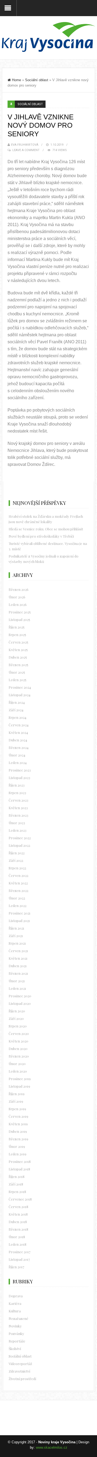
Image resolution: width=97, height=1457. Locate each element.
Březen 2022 (18, 890)
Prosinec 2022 (20, 837)
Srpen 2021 (17, 943)
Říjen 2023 (17, 785)
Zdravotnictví (19, 1371)
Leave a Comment (26, 150)
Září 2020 (16, 1018)
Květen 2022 (18, 883)
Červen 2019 (18, 1116)
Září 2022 (16, 860)
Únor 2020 (17, 1063)
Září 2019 (16, 1101)
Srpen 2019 (17, 1108)
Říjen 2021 (16, 928)
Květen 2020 (18, 1041)
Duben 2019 (18, 1131)
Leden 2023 (17, 830)
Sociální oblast (36, 80)
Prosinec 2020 (20, 996)
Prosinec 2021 (19, 913)
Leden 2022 (17, 905)
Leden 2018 (17, 1244)
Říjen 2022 (17, 853)
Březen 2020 (19, 1056)
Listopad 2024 (19, 694)
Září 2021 (16, 935)
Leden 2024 (18, 762)
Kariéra (15, 1303)
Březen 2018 (18, 1229)
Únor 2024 (17, 755)
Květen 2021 (18, 958)
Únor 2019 (17, 1146)
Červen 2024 (19, 725)
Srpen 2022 (17, 868)
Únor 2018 (17, 1236)
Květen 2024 (18, 732)
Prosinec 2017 (19, 1251)
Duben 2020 (18, 1048)
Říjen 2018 (17, 1176)
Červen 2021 (18, 950)
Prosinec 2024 (20, 687)
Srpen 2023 (17, 792)
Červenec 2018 (20, 1199)
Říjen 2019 (17, 1093)
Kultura (15, 1311)
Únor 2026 (17, 597)
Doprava (16, 1296)
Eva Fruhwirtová (24, 145)
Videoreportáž (20, 1363)
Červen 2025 (18, 642)
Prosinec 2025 (20, 612)
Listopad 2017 (19, 1259)
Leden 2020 (18, 1071)
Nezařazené (18, 1318)
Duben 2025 (18, 657)
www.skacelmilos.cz (51, 1447)
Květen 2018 (18, 1214)
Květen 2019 (18, 1124)
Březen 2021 (18, 973)
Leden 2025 (17, 679)
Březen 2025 (18, 664)
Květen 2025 (18, 649)
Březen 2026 (19, 589)
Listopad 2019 (19, 1086)
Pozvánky (16, 1333)
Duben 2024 (18, 740)
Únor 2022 (17, 898)
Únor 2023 (17, 822)
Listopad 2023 (19, 777)
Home (16, 80)
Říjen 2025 (17, 627)
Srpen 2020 (18, 1026)
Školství (15, 1348)
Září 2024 (16, 710)
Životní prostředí (22, 1378)
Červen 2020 (19, 1033)
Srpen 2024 (17, 717)
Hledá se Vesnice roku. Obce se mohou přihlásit (46, 529)
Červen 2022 (18, 875)
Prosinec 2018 (20, 1161)
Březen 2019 (18, 1139)
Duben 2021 (18, 965)
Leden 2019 (17, 1154)
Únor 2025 (17, 672)
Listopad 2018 (19, 1169)
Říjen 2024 (17, 702)
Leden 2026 (18, 604)
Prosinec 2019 (20, 1078)
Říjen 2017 (16, 1267)
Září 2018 (16, 1184)
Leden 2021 (17, 988)
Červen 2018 (18, 1206)
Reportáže (17, 1341)
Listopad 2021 (19, 920)
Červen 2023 (18, 800)
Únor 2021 (17, 981)
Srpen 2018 (17, 1191)
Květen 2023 (18, 807)
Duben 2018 (18, 1221)
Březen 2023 (18, 815)
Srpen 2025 (17, 634)
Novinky (15, 1326)
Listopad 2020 (20, 1003)
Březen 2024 (19, 747)
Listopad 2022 (19, 845)
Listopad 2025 (19, 619)
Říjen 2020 (17, 1011)
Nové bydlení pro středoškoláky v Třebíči (41, 536)
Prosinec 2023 (20, 770)
